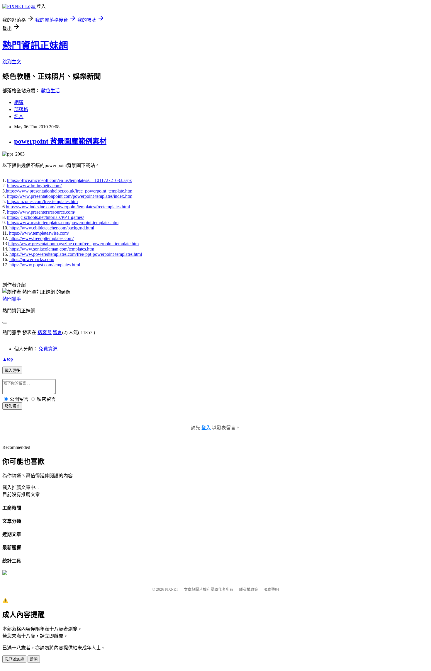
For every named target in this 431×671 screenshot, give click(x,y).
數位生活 (50, 90)
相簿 (18, 102)
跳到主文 (11, 61)
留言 (57, 332)
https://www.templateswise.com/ (39, 233)
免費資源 (48, 348)
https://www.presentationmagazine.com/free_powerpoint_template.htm (73, 243)
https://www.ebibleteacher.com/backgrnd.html (51, 227)
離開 (34, 659)
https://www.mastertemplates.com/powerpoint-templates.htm (62, 222)
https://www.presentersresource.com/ (41, 212)
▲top (7, 359)
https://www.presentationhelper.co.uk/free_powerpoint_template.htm (69, 190)
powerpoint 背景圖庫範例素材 (60, 141)
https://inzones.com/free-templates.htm (42, 201)
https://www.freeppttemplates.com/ (41, 238)
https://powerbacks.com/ (31, 259)
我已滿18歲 (14, 659)
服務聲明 (271, 589)
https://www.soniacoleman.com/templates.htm (51, 248)
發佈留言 (12, 406)
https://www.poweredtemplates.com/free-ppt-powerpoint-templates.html (75, 254)
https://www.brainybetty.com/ (34, 185)
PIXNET (171, 589)
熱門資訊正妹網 (35, 45)
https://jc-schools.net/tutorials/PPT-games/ (45, 217)
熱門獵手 (11, 299)
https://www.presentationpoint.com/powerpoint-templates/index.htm (69, 196)
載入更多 (12, 370)
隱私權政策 (248, 589)
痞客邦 (45, 332)
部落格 (21, 109)
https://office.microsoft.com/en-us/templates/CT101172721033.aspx (69, 180)
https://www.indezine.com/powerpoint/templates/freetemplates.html (68, 206)
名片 (18, 116)
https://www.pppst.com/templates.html (44, 264)
